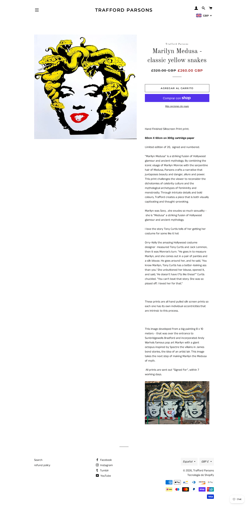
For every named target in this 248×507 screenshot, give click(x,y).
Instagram (106, 465)
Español (187, 462)
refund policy (42, 465)
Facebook (105, 460)
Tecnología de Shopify (200, 475)
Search (38, 460)
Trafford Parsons (124, 10)
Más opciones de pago (177, 106)
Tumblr (104, 470)
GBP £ (205, 462)
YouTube (105, 476)
